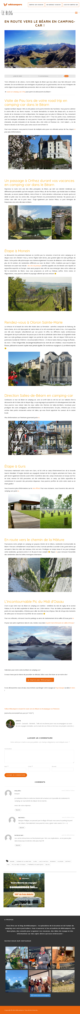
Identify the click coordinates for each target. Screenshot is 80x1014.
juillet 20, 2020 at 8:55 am (68, 835)
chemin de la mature (23, 861)
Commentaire (8, 748)
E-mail (30, 766)
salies (47, 864)
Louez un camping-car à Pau (16, 92)
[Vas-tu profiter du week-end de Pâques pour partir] (63, 981)
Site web (54, 766)
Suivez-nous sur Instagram (41, 995)
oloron (60, 861)
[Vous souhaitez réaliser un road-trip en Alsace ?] (16, 958)
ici (74, 129)
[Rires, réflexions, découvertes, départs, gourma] (40, 981)
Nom (6, 766)
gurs (35, 861)
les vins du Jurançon (34, 266)
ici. (73, 618)
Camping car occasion (36, 4)
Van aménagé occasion (53, 4)
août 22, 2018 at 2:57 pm (68, 817)
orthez (68, 861)
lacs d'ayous (43, 861)
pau (8, 864)
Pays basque (59, 688)
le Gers (72, 688)
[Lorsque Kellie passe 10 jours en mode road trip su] (16, 981)
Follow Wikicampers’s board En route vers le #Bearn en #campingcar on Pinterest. (32, 709)
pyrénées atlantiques (35, 864)
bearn (12, 861)
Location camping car (71, 4)
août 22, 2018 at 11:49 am (68, 790)
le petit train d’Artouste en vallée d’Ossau (60, 623)
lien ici (65, 823)
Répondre (18, 810)
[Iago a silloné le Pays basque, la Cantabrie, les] (63, 958)
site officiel (36, 488)
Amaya (18, 721)
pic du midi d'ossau (19, 864)
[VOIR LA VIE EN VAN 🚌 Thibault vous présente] (40, 958)
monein (53, 861)
